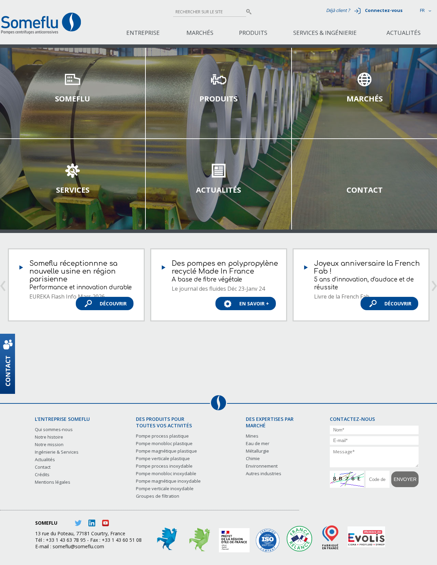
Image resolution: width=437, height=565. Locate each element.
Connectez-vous (384, 10)
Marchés (199, 33)
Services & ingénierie (325, 33)
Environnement (262, 466)
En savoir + (254, 303)
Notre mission (49, 444)
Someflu (72, 98)
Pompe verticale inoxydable (165, 488)
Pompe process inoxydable (164, 466)
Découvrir (113, 303)
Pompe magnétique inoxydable (168, 481)
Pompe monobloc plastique (164, 443)
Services (72, 189)
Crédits (42, 474)
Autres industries (263, 473)
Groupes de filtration (157, 496)
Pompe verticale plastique (163, 458)
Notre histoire (49, 437)
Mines (252, 436)
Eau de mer (257, 443)
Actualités (403, 33)
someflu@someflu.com (78, 546)
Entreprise (143, 33)
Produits (253, 33)
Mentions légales (52, 482)
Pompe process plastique (162, 436)
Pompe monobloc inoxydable (166, 473)
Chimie (253, 458)
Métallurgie (257, 451)
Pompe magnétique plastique (166, 451)
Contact (365, 189)
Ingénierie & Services (57, 452)
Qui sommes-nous (54, 429)
